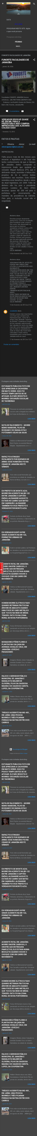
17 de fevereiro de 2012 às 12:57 (21, 339)
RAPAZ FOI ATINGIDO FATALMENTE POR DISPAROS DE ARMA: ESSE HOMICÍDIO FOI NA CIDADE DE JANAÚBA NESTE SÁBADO (15, 462)
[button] (34, 60)
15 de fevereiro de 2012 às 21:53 (21, 305)
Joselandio (13, 311)
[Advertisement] (18, 360)
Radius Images (23, 753)
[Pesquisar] (34, 4)
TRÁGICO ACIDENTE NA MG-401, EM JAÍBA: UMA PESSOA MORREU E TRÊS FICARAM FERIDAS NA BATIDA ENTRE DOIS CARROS (15, 717)
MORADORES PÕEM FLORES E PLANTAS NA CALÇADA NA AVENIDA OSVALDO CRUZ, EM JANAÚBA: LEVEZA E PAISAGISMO (14, 647)
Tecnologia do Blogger (20, 749)
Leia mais (31, 419)
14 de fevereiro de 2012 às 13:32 (21, 253)
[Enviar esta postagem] (22, 112)
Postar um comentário (11, 344)
